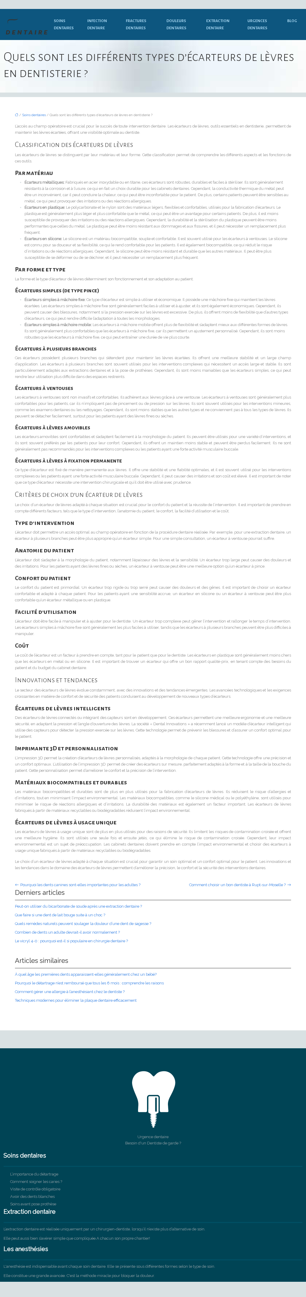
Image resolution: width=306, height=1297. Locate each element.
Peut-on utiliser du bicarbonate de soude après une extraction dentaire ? (78, 906)
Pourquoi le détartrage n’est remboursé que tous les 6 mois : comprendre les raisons (89, 983)
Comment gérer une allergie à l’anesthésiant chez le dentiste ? (70, 991)
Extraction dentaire (218, 24)
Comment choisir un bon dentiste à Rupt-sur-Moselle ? (237, 885)
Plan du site (153, 1285)
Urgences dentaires (257, 24)
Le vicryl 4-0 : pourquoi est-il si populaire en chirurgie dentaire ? (71, 941)
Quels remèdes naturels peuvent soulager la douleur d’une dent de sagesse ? (83, 923)
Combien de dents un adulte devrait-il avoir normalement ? (67, 932)
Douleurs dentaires (176, 24)
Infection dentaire (97, 24)
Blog (292, 21)
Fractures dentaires (136, 24)
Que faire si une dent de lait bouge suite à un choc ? (60, 915)
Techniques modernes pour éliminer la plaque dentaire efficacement (76, 1000)
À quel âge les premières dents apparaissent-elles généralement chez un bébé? (86, 974)
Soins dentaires (64, 24)
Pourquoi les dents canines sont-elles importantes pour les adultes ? (80, 885)
